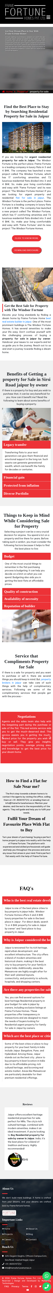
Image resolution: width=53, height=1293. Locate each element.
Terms (25, 1286)
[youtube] (27, 1290)
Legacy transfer (15, 444)
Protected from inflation (21, 485)
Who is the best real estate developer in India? (27, 900)
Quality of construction (21, 591)
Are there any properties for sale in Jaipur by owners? (27, 989)
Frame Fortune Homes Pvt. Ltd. (26, 1278)
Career (7, 1239)
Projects (8, 1234)
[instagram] (36, 1286)
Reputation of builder (19, 606)
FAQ (6, 1286)
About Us (32, 1228)
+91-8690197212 (13, 1264)
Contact (32, 1239)
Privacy (15, 1286)
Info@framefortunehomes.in (18, 1268)
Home (9, 91)
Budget (9, 556)
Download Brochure (27, 250)
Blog (30, 1234)
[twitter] (40, 1286)
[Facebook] (31, 1286)
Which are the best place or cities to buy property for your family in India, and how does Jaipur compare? (27, 1036)
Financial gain (14, 477)
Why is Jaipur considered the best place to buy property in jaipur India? (27, 940)
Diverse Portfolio (16, 493)
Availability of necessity (21, 599)
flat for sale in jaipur (30, 197)
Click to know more (26, 238)
